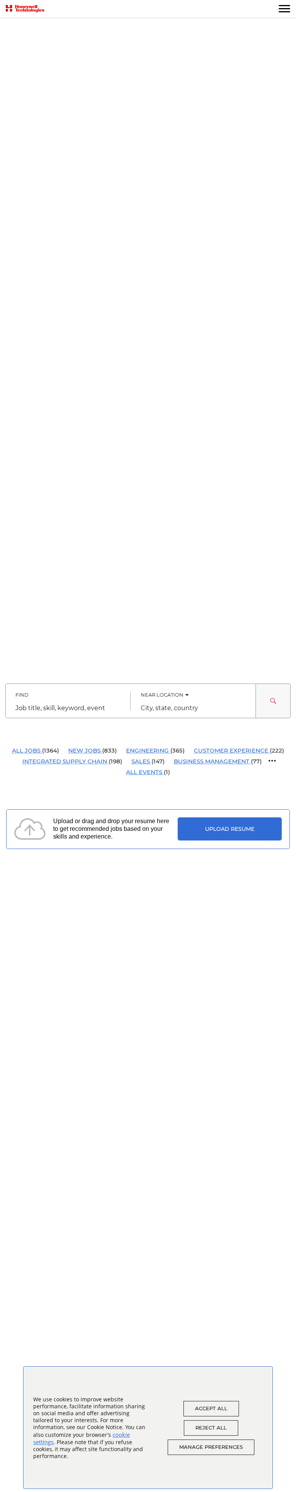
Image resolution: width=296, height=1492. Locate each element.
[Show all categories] (272, 761)
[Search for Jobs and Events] (273, 701)
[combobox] (68, 708)
